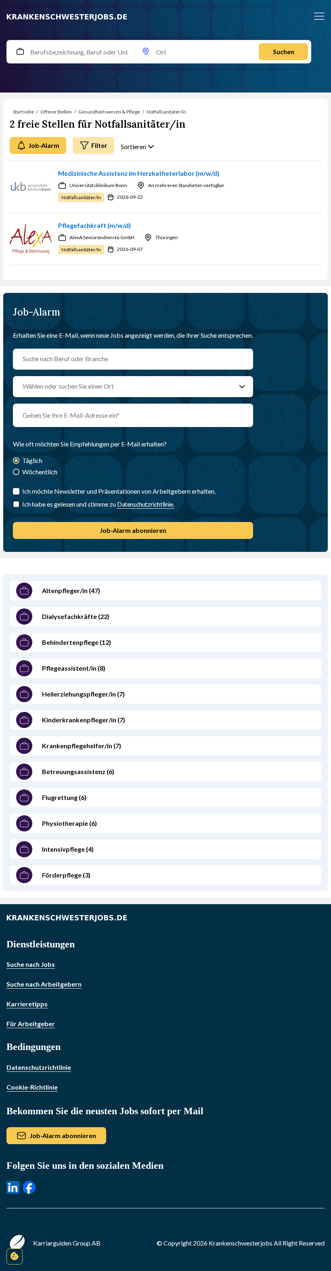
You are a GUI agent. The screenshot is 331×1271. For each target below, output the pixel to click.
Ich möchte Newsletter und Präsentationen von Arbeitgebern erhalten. (119, 491)
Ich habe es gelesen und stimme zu (98, 504)
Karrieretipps (27, 1004)
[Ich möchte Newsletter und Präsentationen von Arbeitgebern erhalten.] (16, 491)
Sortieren (133, 146)
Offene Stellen (56, 112)
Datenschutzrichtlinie (38, 1067)
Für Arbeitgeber (30, 1023)
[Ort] (146, 52)
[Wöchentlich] (16, 472)
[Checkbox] (16, 504)
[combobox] (165, 51)
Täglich (32, 460)
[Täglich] (16, 461)
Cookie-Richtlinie (32, 1087)
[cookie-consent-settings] (14, 1256)
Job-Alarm (43, 145)
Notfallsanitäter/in (166, 112)
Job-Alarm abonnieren (133, 530)
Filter (99, 145)
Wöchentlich (39, 472)
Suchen (283, 51)
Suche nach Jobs (30, 964)
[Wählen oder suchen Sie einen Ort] (242, 386)
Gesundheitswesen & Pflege (109, 112)
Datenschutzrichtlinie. (145, 504)
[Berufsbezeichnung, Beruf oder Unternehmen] (20, 52)
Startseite (23, 112)
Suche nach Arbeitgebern (44, 984)
